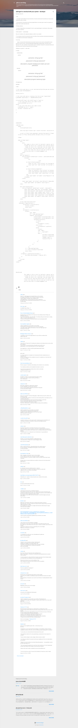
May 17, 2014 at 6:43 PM (24, 478)
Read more (51, 691)
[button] (53, 12)
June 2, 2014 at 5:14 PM (24, 517)
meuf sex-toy (23, 590)
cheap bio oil (22, 383)
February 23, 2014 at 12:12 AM (26, 303)
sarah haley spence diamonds (26, 437)
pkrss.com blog (21, 3)
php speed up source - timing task (24, 708)
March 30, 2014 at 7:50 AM (25, 404)
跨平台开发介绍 (19, 694)
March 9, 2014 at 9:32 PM (25, 338)
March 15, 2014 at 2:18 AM (25, 371)
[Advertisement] (60, 26)
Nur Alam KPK (23, 540)
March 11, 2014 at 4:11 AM (25, 350)
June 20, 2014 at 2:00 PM (25, 569)
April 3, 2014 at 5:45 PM (24, 414)
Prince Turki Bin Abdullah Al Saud (26, 313)
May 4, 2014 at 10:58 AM (24, 441)
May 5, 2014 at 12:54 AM (24, 450)
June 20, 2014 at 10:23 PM (25, 580)
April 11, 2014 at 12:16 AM (25, 422)
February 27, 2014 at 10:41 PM (26, 309)
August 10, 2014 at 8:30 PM (25, 603)
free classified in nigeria (24, 323)
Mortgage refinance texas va (25, 333)
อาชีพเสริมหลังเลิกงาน (24, 408)
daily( (20, 289)
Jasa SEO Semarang (24, 444)
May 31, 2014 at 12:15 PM (25, 485)
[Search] (63, 3)
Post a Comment (20, 655)
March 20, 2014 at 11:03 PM (25, 390)
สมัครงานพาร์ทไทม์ (24, 393)
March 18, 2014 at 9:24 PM (25, 380)
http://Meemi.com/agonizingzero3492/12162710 (29, 475)
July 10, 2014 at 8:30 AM (24, 593)
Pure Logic (22, 306)
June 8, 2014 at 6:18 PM (24, 537)
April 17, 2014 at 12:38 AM (25, 433)
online (21, 294)
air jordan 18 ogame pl (24, 597)
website (21, 466)
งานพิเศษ (22, 488)
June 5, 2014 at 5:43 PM (24, 529)
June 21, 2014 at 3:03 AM (25, 587)
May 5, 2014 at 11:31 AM (24, 463)
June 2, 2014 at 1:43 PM (24, 508)
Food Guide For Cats (24, 453)
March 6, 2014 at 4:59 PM (25, 320)
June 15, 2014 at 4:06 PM (25, 548)
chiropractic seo (23, 572)
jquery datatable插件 (21, 681)
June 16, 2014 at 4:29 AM (25, 562)
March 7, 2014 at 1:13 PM (25, 330)
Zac (21, 481)
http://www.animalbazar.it (25, 363)
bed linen (22, 500)
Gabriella (22, 624)
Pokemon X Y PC (23, 607)
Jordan (21, 551)
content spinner (23, 375)
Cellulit (21, 341)
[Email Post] (19, 287)
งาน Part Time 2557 (24, 418)
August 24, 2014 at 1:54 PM (25, 653)
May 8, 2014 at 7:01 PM (24, 471)
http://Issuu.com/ (23, 566)
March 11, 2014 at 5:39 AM (25, 359)
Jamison (22, 426)
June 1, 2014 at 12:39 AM (25, 497)
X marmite (22, 532)
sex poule (22, 583)
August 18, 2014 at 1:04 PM (25, 620)
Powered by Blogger (40, 722)
